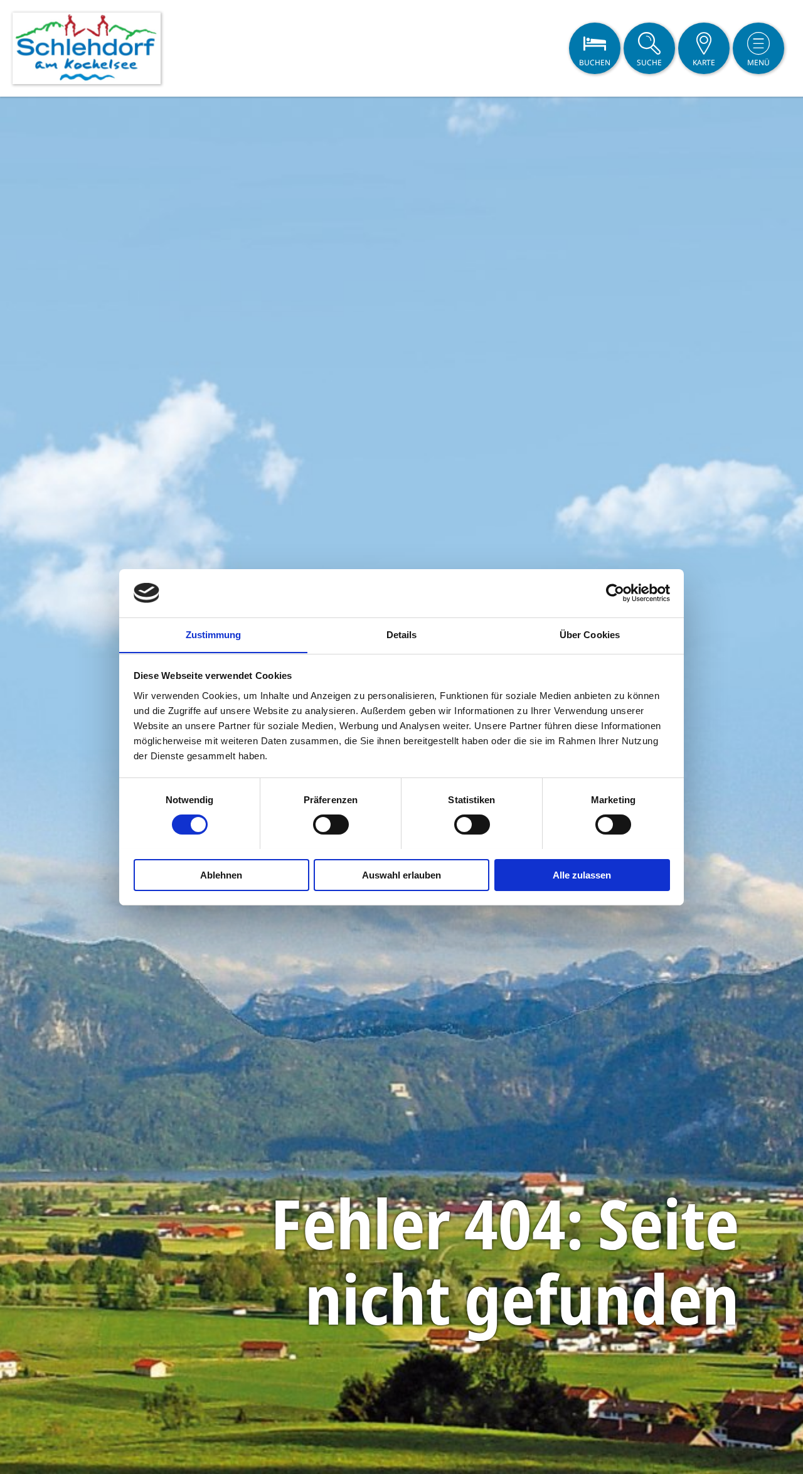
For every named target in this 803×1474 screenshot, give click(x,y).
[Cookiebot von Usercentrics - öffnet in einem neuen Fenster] (615, 593)
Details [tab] (401, 634)
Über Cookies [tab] (590, 634)
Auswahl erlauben (401, 874)
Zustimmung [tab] (214, 634)
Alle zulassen (582, 874)
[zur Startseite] (87, 48)
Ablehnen (221, 874)
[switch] (331, 824)
